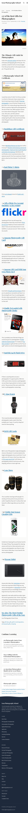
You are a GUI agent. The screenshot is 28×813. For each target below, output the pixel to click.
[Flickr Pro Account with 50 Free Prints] (14, 212)
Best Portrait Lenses (6, 760)
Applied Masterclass (6, 727)
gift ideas (7, 622)
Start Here (4, 719)
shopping (13, 624)
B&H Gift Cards (10, 431)
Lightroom (4, 729)
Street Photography (6, 755)
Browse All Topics (6, 748)
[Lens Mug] (14, 482)
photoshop (17, 583)
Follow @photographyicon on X (8, 809)
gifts (10, 622)
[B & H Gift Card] (14, 440)
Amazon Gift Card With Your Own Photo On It (14, 270)
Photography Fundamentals (8, 721)
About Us (4, 776)
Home (3, 10)
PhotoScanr (4, 793)
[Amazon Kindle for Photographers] (14, 323)
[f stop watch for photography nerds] (14, 405)
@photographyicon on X (7, 787)
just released (8, 194)
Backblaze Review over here (13, 146)
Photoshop (4, 732)
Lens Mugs (8, 470)
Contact (3, 781)
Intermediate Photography (8, 724)
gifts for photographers (18, 622)
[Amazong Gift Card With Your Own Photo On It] (14, 280)
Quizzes (3, 737)
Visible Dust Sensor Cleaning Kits (11, 513)
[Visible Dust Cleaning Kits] (14, 527)
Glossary (4, 763)
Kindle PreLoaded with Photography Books (12, 309)
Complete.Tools (5, 798)
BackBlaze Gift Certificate (14, 129)
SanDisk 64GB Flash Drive (14, 353)
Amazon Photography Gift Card (13, 239)
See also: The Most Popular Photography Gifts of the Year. (13, 614)
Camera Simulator (6, 739)
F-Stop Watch (9, 394)
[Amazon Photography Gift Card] (14, 246)
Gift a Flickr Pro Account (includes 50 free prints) (12, 204)
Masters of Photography (7, 768)
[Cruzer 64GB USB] (14, 364)
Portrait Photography (6, 750)
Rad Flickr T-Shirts (11, 167)
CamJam (3, 796)
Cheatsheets (5, 765)
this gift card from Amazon (15, 291)
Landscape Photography (7, 753)
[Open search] (23, 2)
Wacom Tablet (10, 559)
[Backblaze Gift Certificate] (14, 136)
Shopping (8, 10)
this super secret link (8, 459)
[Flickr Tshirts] (14, 179)
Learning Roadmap (6, 734)
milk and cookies (11, 61)
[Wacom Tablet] (14, 570)
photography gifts (6, 624)
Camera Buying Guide (6, 758)
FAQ (3, 779)
